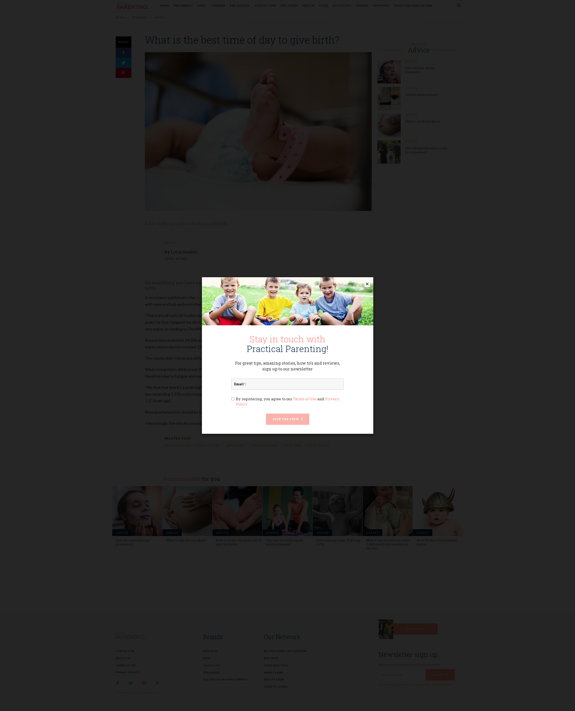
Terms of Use (304, 398)
